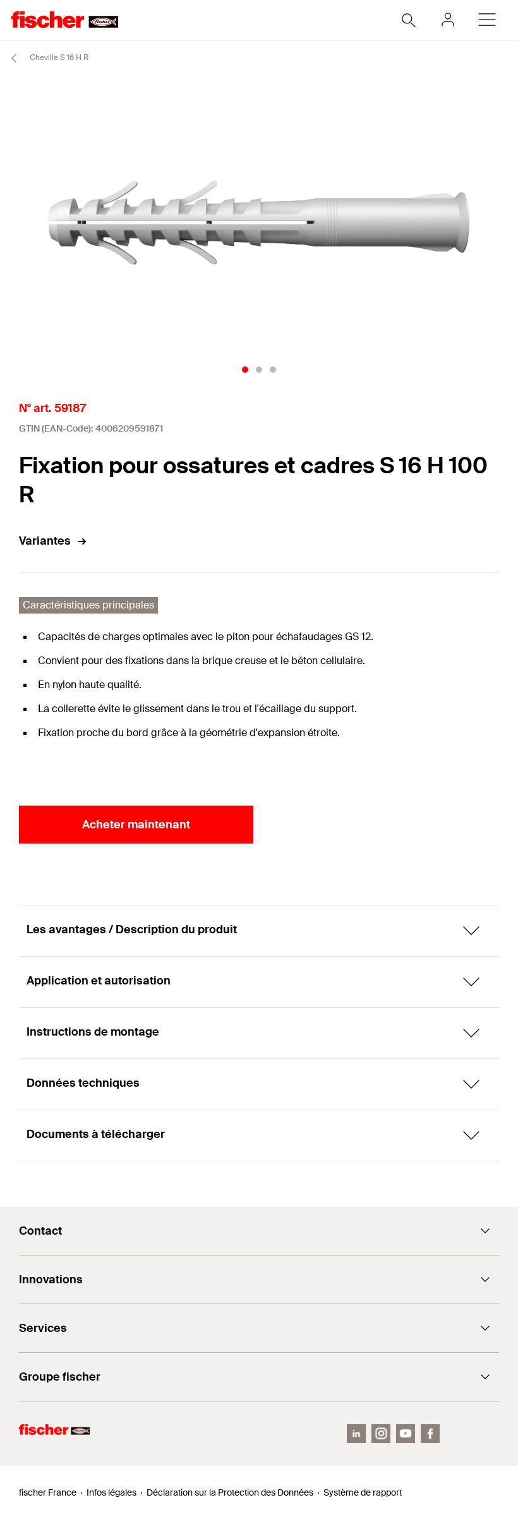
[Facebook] (430, 1433)
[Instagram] (380, 1433)
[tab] (245, 369)
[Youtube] (405, 1433)
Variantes (45, 540)
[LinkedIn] (356, 1433)
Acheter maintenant (136, 824)
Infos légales (111, 1492)
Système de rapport (362, 1492)
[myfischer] (448, 19)
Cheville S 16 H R (58, 57)
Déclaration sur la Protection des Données (230, 1492)
